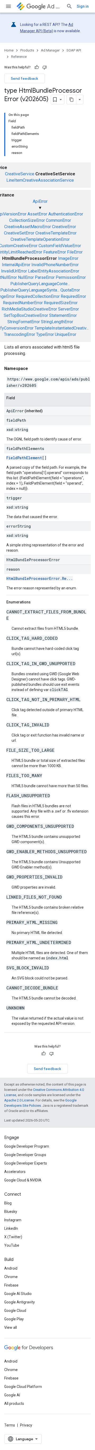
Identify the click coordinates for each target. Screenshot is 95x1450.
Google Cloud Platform (23, 1387)
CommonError (58, 220)
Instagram (12, 1220)
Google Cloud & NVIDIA (22, 1180)
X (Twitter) (13, 1237)
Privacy (26, 1425)
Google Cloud (15, 1310)
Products (27, 50)
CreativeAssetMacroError (27, 226)
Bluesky (10, 1211)
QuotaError (70, 290)
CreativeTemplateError (56, 233)
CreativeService (19, 173)
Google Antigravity (19, 1302)
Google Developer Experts (25, 1163)
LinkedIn (11, 1228)
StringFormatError (23, 321)
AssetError (37, 214)
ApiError (40, 201)
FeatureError (54, 252)
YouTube (11, 1245)
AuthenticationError (65, 214)
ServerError (68, 309)
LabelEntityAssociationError (53, 271)
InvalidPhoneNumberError (55, 264)
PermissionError (71, 277)
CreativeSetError (19, 233)
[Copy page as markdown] (71, 99)
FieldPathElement (24, 457)
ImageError (68, 258)
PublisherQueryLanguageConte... (40, 283)
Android (10, 1268)
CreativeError (64, 226)
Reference (19, 57)
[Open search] (69, 6)
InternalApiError (16, 264)
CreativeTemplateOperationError (40, 239)
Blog (8, 1203)
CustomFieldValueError (60, 245)
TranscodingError (19, 334)
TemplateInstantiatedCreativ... (62, 328)
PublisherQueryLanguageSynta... (29, 290)
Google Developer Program (26, 1146)
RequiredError (73, 296)
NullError (26, 277)
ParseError (45, 277)
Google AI (12, 1395)
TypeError (45, 334)
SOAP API (73, 50)
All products (14, 1403)
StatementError (63, 315)
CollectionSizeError (27, 220)
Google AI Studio (18, 1294)
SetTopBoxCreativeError (26, 315)
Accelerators (15, 1172)
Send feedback (24, 78)
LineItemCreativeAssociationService (40, 180)
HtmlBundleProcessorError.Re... (39, 578)
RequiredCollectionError (38, 296)
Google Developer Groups (25, 1155)
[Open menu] (8, 6)
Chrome (11, 1277)
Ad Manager (54, 6)
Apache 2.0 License (19, 1100)
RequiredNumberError (23, 302)
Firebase (11, 1285)
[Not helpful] (45, 67)
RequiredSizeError (61, 302)
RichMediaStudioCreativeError (29, 309)
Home (8, 50)
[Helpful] (37, 67)
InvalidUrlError (14, 271)
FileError (75, 252)
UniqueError (65, 334)
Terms (9, 1425)
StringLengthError (57, 321)
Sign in (83, 6)
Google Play (14, 1319)
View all (10, 1327)
